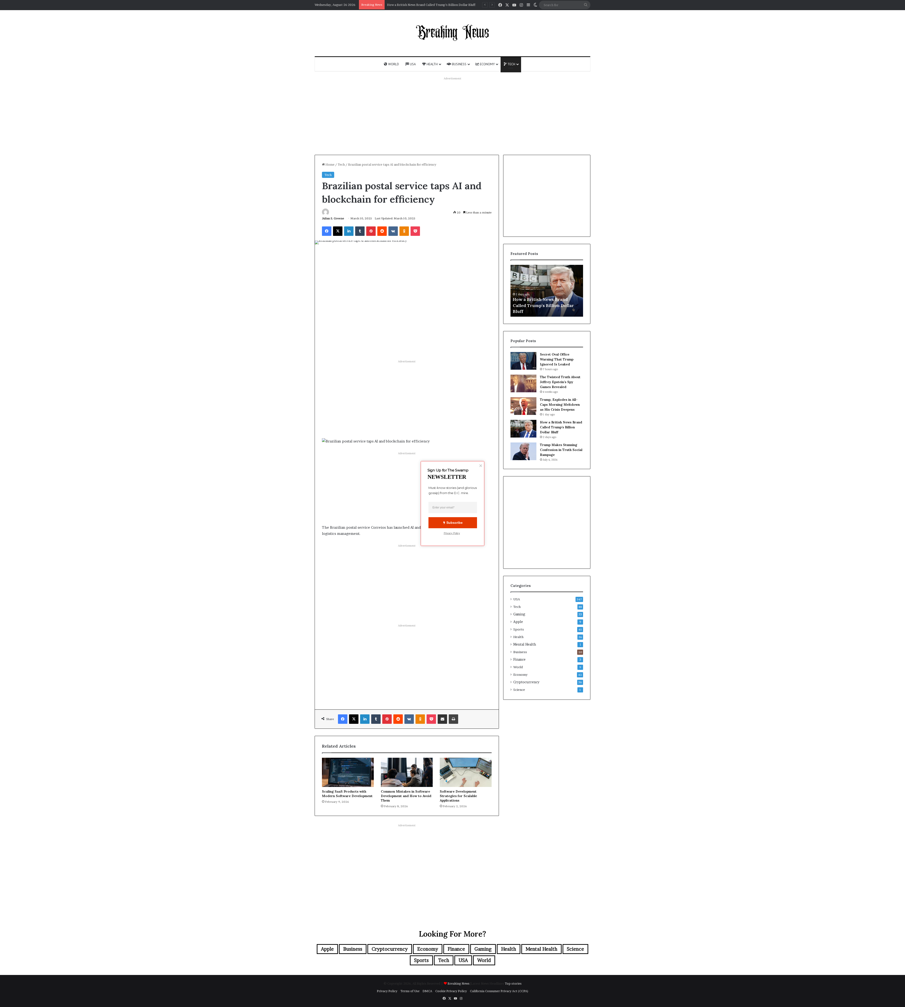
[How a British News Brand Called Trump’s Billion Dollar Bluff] (523, 429)
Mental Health (524, 644)
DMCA (427, 991)
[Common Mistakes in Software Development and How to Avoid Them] (407, 772)
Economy (487, 64)
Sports (518, 629)
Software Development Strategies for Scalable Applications (458, 795)
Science (519, 690)
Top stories (513, 983)
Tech (510, 64)
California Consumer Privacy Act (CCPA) (499, 991)
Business (458, 64)
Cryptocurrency (526, 682)
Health (432, 64)
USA (412, 64)
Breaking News (459, 983)
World (393, 64)
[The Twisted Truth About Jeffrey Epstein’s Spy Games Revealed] (523, 383)
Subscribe (454, 522)
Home (329, 164)
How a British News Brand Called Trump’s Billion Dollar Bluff (561, 427)
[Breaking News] (452, 32)
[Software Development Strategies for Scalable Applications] (466, 772)
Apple (518, 622)
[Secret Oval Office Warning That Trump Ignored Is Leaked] (523, 361)
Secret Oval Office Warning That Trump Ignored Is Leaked (556, 359)
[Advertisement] (452, 115)
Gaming (519, 614)
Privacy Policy (387, 991)
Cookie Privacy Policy (451, 991)
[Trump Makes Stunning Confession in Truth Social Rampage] (523, 451)
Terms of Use (410, 991)
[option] (546, 291)
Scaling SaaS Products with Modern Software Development (347, 793)
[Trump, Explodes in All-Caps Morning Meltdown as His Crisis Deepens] (523, 406)
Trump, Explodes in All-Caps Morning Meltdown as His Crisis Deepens (560, 404)
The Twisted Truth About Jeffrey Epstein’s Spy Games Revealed (433, 5)
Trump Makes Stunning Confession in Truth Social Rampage (561, 450)
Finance (519, 659)
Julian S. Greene (333, 218)
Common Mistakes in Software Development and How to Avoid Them (406, 795)
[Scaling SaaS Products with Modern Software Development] (348, 772)
